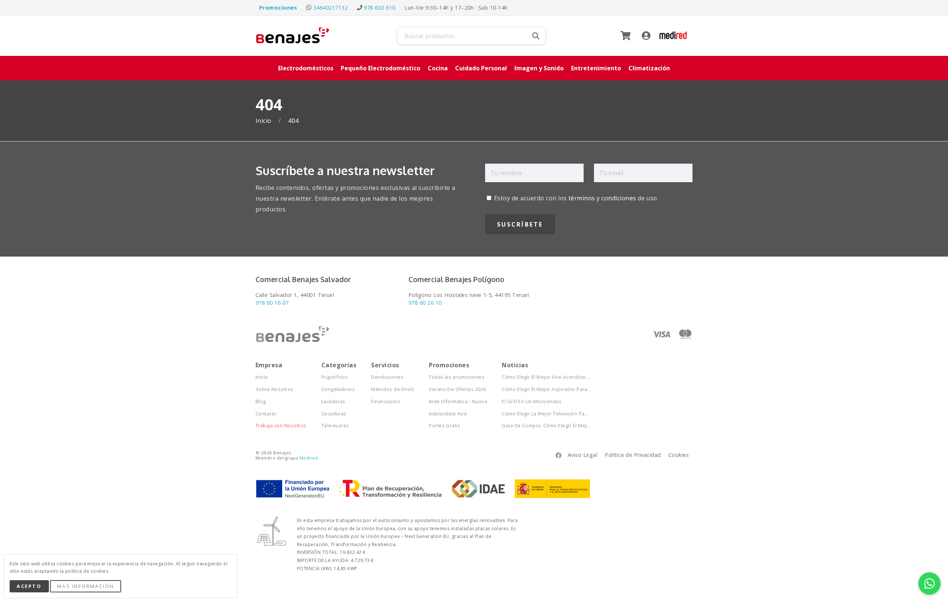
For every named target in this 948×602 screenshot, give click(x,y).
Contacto (266, 413)
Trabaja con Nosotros (281, 425)
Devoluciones (387, 377)
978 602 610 (379, 7)
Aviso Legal (582, 454)
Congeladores (338, 389)
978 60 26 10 (425, 302)
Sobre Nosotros (275, 389)
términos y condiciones (602, 198)
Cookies (678, 454)
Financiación (385, 401)
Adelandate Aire (448, 413)
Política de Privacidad (633, 454)
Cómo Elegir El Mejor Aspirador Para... (546, 389)
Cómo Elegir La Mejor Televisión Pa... (545, 413)
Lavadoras (333, 401)
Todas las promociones (456, 377)
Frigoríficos (334, 377)
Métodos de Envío (392, 389)
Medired (309, 458)
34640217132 (330, 7)
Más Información (85, 586)
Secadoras (334, 413)
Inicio (264, 120)
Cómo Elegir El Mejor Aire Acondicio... (546, 377)
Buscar (536, 36)
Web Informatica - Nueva (458, 401)
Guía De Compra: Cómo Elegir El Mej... (546, 425)
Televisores (335, 425)
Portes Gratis (444, 425)
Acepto (29, 586)
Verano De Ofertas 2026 (457, 389)
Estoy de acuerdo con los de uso (575, 198)
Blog (261, 401)
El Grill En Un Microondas (531, 401)
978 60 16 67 (272, 302)
